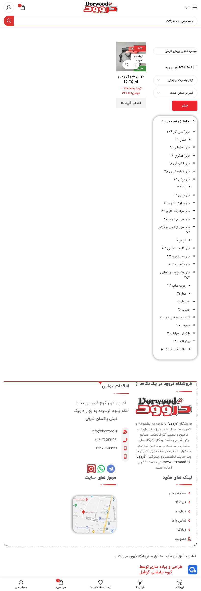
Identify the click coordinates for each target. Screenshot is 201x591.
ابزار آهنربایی (181, 147)
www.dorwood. (175, 462)
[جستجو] (9, 21)
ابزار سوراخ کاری (179, 219)
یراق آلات (184, 341)
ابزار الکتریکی (181, 163)
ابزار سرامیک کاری (178, 211)
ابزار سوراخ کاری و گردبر (174, 227)
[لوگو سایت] (100, 7)
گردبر (182, 240)
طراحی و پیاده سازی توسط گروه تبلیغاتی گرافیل (160, 569)
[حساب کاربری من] (8, 7)
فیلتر (185, 105)
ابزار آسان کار (181, 131)
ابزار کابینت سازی (178, 248)
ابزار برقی (184, 195)
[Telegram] (111, 468)
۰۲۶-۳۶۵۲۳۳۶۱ (106, 439)
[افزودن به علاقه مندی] (126, 64)
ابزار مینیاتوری (181, 256)
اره (184, 187)
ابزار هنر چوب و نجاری (175, 272)
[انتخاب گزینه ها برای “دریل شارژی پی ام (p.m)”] (135, 64)
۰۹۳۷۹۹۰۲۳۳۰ (106, 448)
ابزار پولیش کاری (179, 203)
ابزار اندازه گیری (179, 171)
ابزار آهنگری (182, 155)
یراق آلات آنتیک (175, 349)
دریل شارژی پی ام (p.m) (131, 79)
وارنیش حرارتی (180, 333)
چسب (186, 309)
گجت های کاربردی (177, 317)
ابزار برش (184, 179)
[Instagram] (91, 468)
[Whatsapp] (101, 468)
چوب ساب (179, 285)
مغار (183, 293)
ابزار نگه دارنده (180, 264)
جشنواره (184, 301)
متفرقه (186, 325)
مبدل (182, 139)
